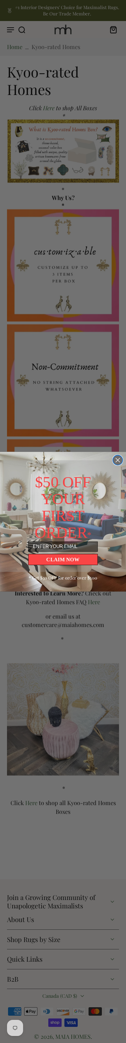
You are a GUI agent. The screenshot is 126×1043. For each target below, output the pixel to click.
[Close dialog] (117, 460)
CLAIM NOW (62, 559)
